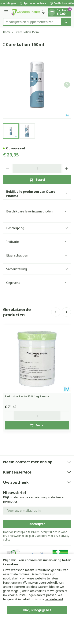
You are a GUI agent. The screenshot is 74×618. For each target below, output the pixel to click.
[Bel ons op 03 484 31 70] (43, 12)
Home (7, 32)
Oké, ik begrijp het (37, 610)
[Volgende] (67, 85)
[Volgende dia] (66, 311)
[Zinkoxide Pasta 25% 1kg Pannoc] (37, 359)
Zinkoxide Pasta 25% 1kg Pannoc (27, 396)
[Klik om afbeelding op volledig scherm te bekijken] (37, 84)
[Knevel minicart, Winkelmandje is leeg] (51, 12)
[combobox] (32, 22)
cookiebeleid (54, 599)
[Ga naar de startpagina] (25, 12)
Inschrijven (37, 524)
